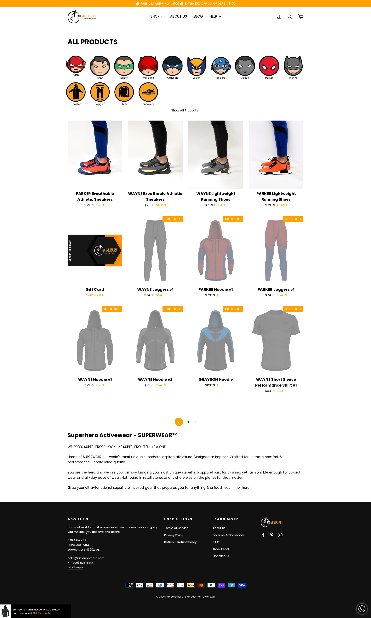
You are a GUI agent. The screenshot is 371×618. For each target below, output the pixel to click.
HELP (214, 16)
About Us (219, 528)
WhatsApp (75, 567)
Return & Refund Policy (180, 542)
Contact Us (221, 556)
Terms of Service (176, 528)
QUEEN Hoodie (42, 613)
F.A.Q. (216, 542)
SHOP (155, 16)
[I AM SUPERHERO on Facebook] (263, 534)
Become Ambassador (228, 535)
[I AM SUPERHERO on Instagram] (280, 534)
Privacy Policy (173, 535)
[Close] (68, 607)
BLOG (198, 16)
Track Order (221, 549)
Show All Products (184, 110)
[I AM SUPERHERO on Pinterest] (271, 534)
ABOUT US (178, 16)
